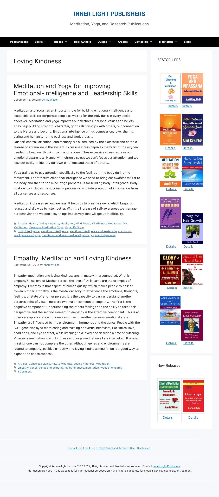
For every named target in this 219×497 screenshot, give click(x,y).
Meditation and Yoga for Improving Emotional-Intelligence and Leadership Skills (75, 89)
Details (173, 106)
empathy (23, 367)
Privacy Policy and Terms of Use (116, 448)
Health (33, 223)
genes (33, 367)
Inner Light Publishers (109, 13)
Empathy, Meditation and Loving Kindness (73, 258)
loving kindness (74, 367)
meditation (92, 367)
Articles (123, 41)
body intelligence (29, 231)
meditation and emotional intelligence (65, 235)
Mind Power (83, 223)
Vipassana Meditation (42, 227)
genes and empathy (51, 367)
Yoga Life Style (74, 227)
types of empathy (111, 367)
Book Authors (82, 41)
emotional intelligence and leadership (93, 231)
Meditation (166, 41)
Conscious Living (39, 363)
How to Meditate (61, 363)
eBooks (58, 41)
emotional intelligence (54, 231)
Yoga (60, 227)
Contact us (141, 41)
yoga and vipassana (103, 235)
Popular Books (19, 41)
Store (187, 41)
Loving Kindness (48, 223)
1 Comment (25, 371)
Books (39, 41)
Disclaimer (144, 448)
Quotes (102, 41)
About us (88, 448)
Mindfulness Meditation (106, 223)
